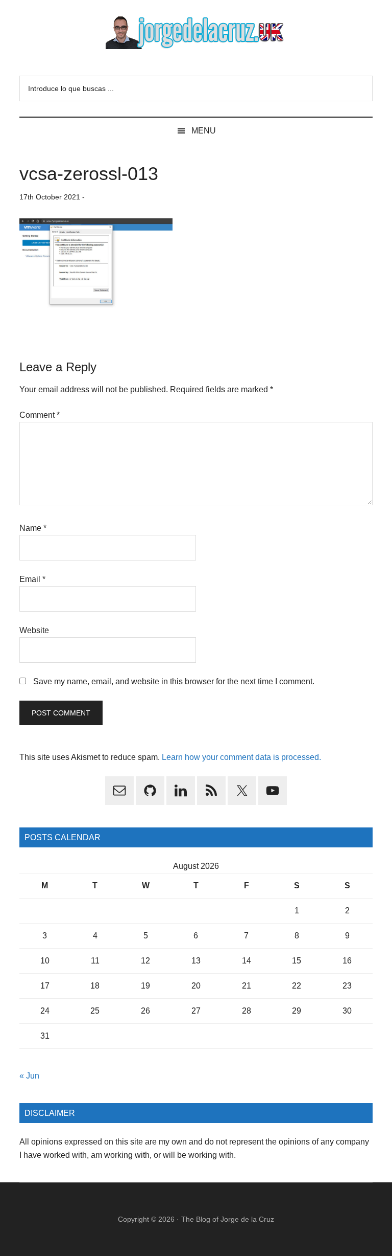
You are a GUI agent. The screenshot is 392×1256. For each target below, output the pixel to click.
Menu (203, 130)
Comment (39, 415)
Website (34, 630)
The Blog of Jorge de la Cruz (227, 1219)
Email (32, 579)
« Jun (29, 1075)
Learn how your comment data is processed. (241, 757)
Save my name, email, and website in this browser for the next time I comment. (173, 681)
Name (32, 528)
